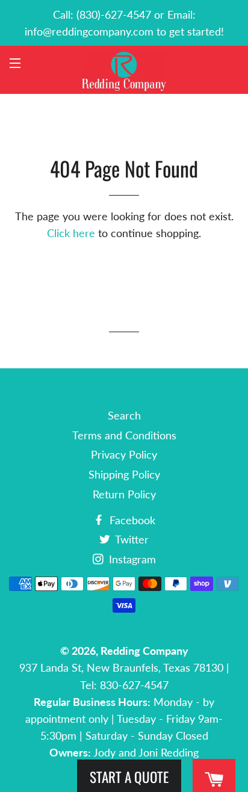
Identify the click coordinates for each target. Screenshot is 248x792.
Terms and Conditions (124, 435)
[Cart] (214, 779)
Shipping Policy (124, 474)
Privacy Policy (124, 454)
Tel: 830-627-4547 (124, 684)
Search (124, 415)
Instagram (131, 559)
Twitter (131, 539)
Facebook (131, 520)
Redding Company (144, 650)
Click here (71, 233)
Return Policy (124, 494)
